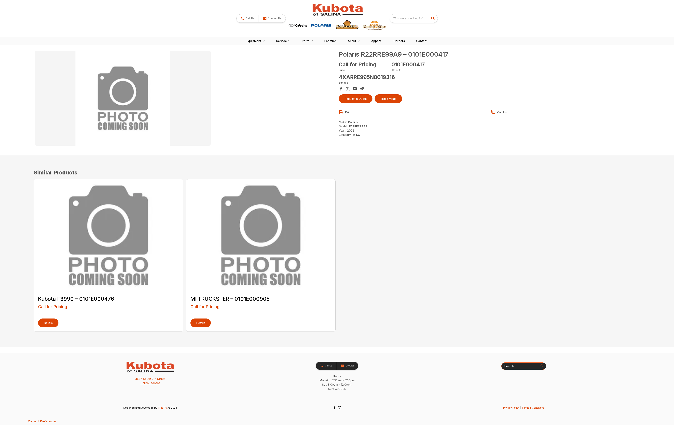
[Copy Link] (362, 89)
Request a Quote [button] (356, 98)
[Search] (542, 366)
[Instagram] (339, 407)
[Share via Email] (355, 89)
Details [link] (48, 323)
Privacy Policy (511, 407)
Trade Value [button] (388, 98)
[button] (248, 18)
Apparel (376, 41)
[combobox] (414, 18)
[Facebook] (334, 407)
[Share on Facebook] (341, 89)
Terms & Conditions (533, 407)
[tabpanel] (185, 99)
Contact (421, 41)
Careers (399, 41)
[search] (433, 18)
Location (330, 41)
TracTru (162, 407)
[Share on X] (348, 89)
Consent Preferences (42, 421)
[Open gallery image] (123, 98)
